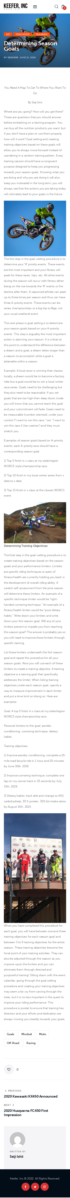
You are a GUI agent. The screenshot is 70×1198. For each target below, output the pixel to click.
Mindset (26, 1034)
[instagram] (44, 1187)
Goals (10, 1034)
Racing (31, 1043)
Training (42, 34)
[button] (11, 1069)
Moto (42, 1034)
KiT (8, 34)
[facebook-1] (25, 1187)
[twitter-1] (35, 1187)
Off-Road (13, 1043)
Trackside (23, 34)
